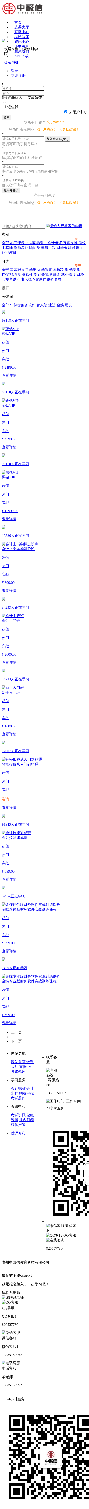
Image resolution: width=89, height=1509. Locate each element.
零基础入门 (19, 270)
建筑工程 (49, 248)
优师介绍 (18, 1133)
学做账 (47, 270)
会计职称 (18, 1088)
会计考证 (55, 243)
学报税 (59, 270)
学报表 (71, 270)
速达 (52, 305)
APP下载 (21, 56)
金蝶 (61, 305)
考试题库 (21, 37)
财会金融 (64, 248)
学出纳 (35, 270)
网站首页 (18, 1062)
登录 (7, 117)
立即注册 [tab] (18, 75)
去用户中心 (78, 112)
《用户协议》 (46, 129)
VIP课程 (40, 279)
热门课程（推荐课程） (28, 243)
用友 (68, 305)
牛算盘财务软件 (23, 305)
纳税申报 (26, 1093)
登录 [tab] (14, 71)
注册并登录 (11, 190)
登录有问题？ (35, 122)
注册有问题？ (44, 195)
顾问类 (35, 248)
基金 (57, 274)
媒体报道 (18, 1125)
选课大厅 (21, 27)
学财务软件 (24, 274)
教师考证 (21, 248)
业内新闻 (26, 1120)
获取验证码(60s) (57, 139)
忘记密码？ (56, 122)
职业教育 (9, 252)
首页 (18, 22)
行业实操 (25, 279)
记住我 (12, 107)
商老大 (77, 248)
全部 (6, 243)
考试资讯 (18, 1115)
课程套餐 (54, 279)
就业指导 (69, 274)
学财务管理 (43, 274)
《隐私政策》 (69, 129)
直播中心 (21, 32)
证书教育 (21, 46)
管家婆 (42, 305)
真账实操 (71, 243)
